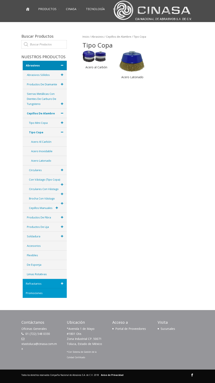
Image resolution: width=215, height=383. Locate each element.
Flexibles (32, 255)
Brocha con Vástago (42, 198)
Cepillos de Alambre (118, 36)
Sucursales (168, 329)
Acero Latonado (41, 160)
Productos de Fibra (39, 217)
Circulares (35, 170)
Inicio (86, 36)
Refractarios (34, 283)
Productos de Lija (38, 227)
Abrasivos (97, 36)
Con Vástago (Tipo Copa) (44, 179)
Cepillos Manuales (40, 208)
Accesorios (34, 246)
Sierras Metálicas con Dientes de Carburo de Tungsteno (41, 99)
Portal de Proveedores (130, 329)
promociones (34, 293)
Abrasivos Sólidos (38, 75)
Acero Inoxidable (41, 151)
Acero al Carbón (41, 142)
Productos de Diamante (42, 84)
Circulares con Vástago (44, 189)
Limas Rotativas (37, 274)
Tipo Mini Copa (38, 123)
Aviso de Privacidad (112, 375)
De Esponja (34, 265)
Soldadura (33, 236)
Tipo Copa (36, 132)
